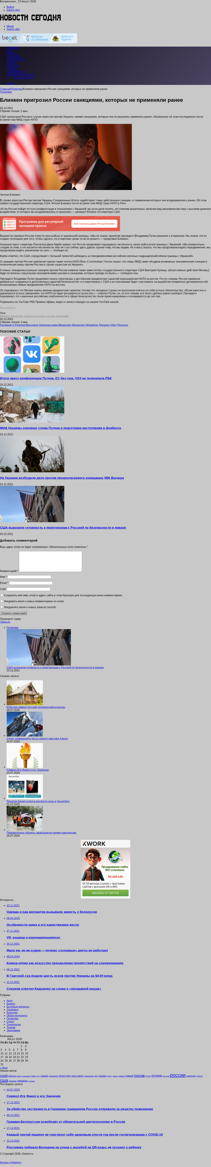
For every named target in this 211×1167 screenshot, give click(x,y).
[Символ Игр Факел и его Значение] (25, 767)
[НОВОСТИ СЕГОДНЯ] (30, 20)
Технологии (16, 59)
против (139, 1075)
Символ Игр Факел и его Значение (28, 770)
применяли (30, 316)
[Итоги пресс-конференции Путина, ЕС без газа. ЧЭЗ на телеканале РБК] (32, 371)
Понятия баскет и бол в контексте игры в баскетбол (38, 801)
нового (115, 1076)
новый (129, 1075)
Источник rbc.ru (7, 307)
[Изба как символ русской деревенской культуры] (25, 704)
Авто (10, 51)
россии (50, 316)
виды (19, 1076)
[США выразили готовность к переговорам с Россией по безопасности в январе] (32, 521)
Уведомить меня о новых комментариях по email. (34, 601)
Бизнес (12, 54)
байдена (12, 1076)
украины (22, 1080)
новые (122, 1076)
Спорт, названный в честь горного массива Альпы (37, 738)
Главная (5, 89)
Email (4, 583)
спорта (199, 1076)
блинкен (5, 316)
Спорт (11, 62)
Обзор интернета (23, 77)
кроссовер (77, 1075)
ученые (32, 1081)
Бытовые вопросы (20, 74)
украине (12, 1081)
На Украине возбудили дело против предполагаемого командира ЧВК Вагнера (62, 478)
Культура (13, 65)
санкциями (62, 316)
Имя (3, 576)
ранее (41, 316)
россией (166, 1076)
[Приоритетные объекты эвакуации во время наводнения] (25, 829)
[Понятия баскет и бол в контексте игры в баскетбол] (25, 798)
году (38, 1076)
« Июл (4, 1067)
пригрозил (17, 316)
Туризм (12, 68)
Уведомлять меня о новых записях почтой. (30, 607)
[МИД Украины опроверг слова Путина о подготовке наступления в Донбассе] (32, 421)
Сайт (3, 589)
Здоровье (14, 57)
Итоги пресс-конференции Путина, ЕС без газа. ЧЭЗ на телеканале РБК (56, 378)
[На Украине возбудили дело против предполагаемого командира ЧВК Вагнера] (32, 471)
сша (4, 1080)
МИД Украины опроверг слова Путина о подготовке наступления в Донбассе (60, 428)
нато (109, 1076)
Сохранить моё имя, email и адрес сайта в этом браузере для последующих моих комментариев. (63, 595)
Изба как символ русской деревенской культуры (36, 707)
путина (156, 1075)
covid (4, 1075)
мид (96, 1076)
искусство (65, 1075)
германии (26, 1076)
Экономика (15, 71)
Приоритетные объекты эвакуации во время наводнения (41, 832)
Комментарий (9, 571)
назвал (103, 1075)
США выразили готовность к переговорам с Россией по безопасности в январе (63, 527)
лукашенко (89, 1076)
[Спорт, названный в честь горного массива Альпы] (25, 735)
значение (53, 1076)
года (33, 1076)
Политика (17, 89)
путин (148, 1076)
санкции (191, 1076)
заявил (44, 1075)
